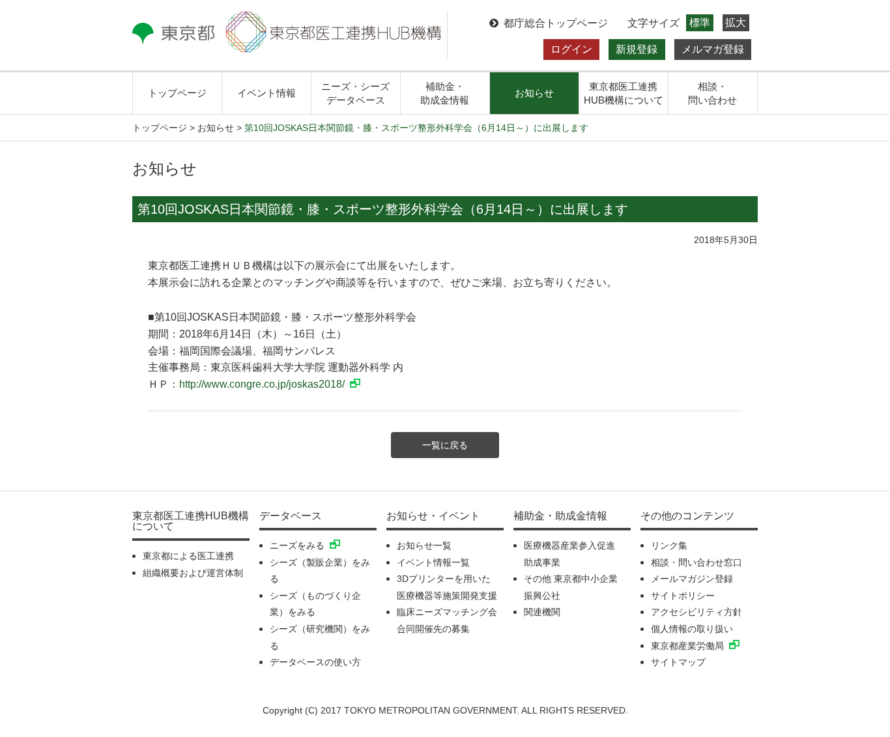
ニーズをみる (297, 545)
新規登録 (636, 49)
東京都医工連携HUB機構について (623, 93)
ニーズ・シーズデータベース (355, 93)
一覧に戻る (445, 445)
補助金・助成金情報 (444, 93)
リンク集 (669, 545)
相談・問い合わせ (712, 93)
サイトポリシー (683, 595)
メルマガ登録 (713, 49)
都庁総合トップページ (556, 23)
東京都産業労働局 (687, 646)
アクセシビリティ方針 (696, 612)
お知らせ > (219, 128)
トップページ (177, 92)
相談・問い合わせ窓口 (696, 562)
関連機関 (542, 612)
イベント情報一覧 (433, 562)
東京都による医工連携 (188, 556)
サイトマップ (678, 662)
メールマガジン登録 (692, 578)
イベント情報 (266, 92)
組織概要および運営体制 (193, 573)
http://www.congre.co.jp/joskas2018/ (262, 384)
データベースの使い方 (315, 662)
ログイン (571, 49)
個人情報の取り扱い (692, 629)
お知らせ (534, 92)
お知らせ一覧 (424, 545)
